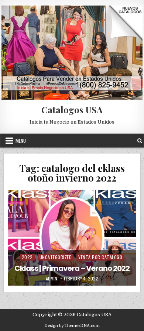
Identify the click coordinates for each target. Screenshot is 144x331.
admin (51, 278)
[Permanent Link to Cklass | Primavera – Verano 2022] (72, 238)
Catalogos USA (72, 109)
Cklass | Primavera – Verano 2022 (72, 268)
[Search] (139, 141)
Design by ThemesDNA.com (72, 325)
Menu (21, 140)
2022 (27, 257)
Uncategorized (56, 257)
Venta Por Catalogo (100, 257)
